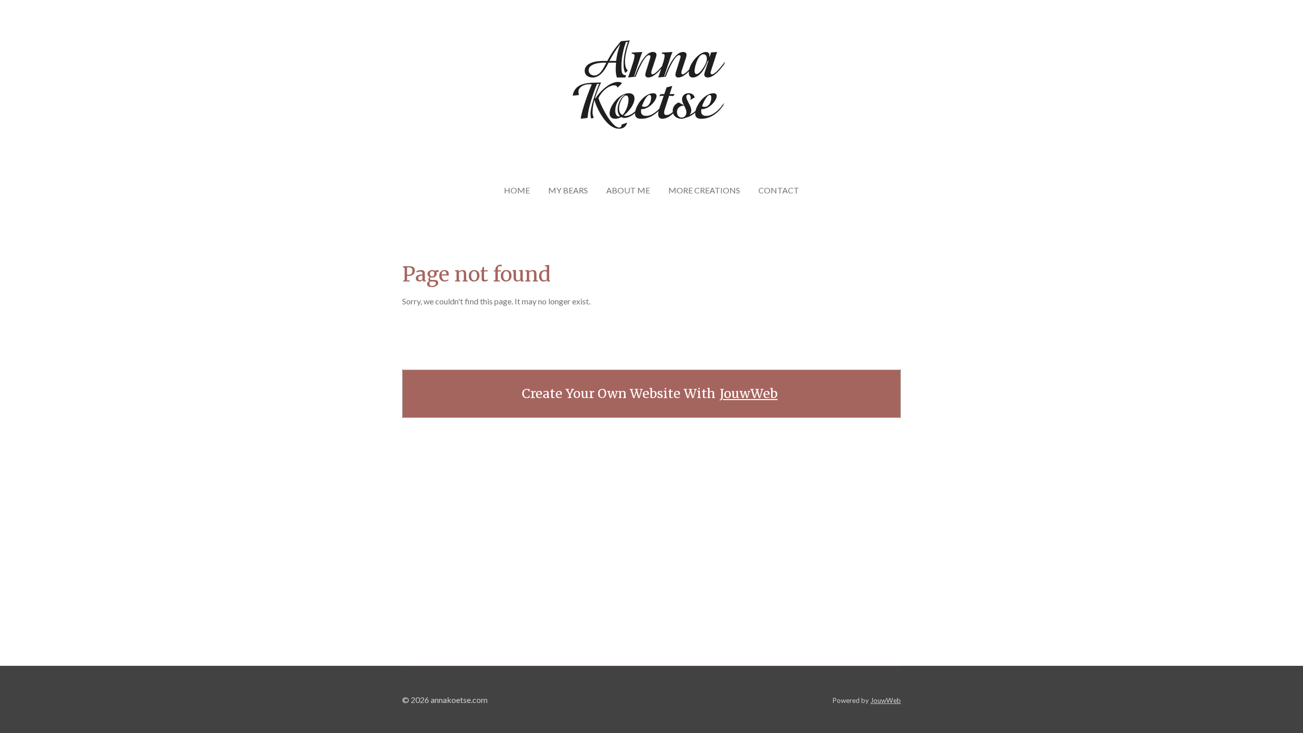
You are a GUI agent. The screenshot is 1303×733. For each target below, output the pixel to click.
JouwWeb (749, 394)
